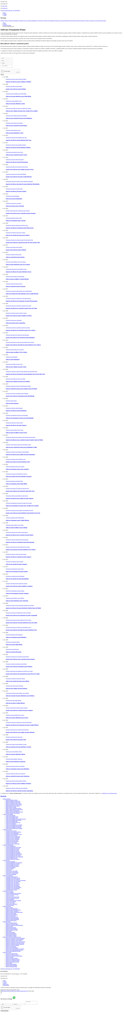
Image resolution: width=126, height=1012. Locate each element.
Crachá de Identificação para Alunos (13, 855)
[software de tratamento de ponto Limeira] (15, 568)
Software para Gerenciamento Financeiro (14, 950)
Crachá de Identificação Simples (12, 859)
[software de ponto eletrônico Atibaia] (14, 751)
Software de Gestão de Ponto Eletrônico (14, 956)
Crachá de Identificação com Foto (13, 848)
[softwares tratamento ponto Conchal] (14, 218)
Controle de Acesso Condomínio (12, 839)
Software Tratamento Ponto (11, 966)
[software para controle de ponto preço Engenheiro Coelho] (18, 444)
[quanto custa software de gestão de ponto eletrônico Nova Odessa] (20, 342)
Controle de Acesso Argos (11, 830)
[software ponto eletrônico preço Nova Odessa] (16, 261)
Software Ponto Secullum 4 (11, 965)
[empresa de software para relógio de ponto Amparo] (17, 495)
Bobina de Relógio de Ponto (12, 800)
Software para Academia (11, 946)
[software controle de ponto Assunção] (14, 283)
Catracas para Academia (11, 901)
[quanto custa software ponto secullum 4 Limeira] (16, 313)
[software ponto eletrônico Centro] (13, 130)
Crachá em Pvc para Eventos (12, 873)
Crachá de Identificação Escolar (12, 849)
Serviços (5, 13)
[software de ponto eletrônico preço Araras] (15, 715)
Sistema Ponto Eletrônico (11, 933)
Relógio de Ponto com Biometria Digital (14, 912)
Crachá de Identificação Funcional (13, 852)
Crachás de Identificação (32, 20)
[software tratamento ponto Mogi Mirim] (14, 481)
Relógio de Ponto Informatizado (12, 919)
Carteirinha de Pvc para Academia (13, 879)
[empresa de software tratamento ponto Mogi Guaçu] (17, 225)
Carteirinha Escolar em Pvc (11, 889)
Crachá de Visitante (10, 868)
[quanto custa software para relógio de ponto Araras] (17, 166)
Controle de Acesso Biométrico (12, 833)
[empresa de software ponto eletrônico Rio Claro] (16, 137)
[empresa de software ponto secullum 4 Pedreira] (16, 780)
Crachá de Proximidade (10, 867)
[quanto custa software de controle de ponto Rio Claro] (17, 488)
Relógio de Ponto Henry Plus (12, 917)
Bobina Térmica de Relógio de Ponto (13, 808)
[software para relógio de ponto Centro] (14, 364)
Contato (4, 15)
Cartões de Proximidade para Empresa (14, 826)
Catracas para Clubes (10, 902)
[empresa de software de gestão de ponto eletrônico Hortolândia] (19, 181)
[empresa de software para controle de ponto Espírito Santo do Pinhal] (20, 437)
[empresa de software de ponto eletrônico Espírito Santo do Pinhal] (20, 605)
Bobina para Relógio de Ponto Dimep (13, 803)
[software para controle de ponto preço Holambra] (16, 115)
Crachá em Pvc (9, 869)
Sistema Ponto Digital (10, 932)
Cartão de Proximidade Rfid (11, 821)
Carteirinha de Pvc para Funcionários (13, 887)
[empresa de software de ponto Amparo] (14, 422)
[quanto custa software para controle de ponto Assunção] (18, 210)
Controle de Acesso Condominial (12, 837)
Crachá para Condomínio (11, 874)
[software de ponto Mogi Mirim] (13, 642)
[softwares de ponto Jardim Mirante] (13, 700)
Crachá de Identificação (11, 846)
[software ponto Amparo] (11, 400)
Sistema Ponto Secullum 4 (11, 934)
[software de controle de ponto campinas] (14, 561)
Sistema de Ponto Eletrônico (11, 928)
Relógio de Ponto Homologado (12, 918)
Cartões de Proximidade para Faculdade (14, 828)
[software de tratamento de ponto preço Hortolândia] (17, 415)
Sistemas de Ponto (76, 20)
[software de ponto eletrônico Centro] (14, 101)
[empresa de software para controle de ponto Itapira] (17, 532)
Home (4, 12)
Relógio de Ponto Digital (11, 913)
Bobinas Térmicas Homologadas (12, 810)
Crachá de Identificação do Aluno (13, 863)
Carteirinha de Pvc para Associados (13, 881)
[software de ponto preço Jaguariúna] (14, 320)
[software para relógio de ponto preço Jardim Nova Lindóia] (18, 108)
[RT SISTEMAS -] (10, 10)
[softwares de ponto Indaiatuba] (12, 196)
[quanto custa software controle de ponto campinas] (16, 707)
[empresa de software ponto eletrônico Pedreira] (16, 144)
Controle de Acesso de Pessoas (12, 841)
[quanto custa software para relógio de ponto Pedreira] (17, 729)
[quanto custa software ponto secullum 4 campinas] (16, 583)
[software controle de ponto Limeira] (13, 254)
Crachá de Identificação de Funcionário (14, 862)
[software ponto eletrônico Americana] (14, 759)
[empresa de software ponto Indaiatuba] (14, 408)
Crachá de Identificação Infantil (12, 866)
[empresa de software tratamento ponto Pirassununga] (17, 539)
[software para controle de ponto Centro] (14, 152)
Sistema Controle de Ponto (11, 922)
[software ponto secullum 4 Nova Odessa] (15, 349)
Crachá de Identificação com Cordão (13, 847)
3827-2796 (4, 6)
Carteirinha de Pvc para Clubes (12, 882)
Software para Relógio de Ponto (12, 961)
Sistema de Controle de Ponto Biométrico (14, 925)
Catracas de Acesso (10, 895)
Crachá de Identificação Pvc (11, 857)
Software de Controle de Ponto (12, 954)
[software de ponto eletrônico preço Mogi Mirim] (16, 93)
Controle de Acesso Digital (11, 842)
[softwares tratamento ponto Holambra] (14, 634)
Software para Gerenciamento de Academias (15, 948)
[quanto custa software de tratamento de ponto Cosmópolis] (18, 612)
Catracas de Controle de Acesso (12, 898)
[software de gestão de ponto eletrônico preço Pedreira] (17, 693)
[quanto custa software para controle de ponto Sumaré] (17, 656)
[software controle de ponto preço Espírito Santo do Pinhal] (18, 386)
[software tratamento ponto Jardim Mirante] (15, 517)
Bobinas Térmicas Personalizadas (13, 813)
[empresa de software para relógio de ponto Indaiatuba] (17, 452)
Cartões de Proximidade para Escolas (13, 827)
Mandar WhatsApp (4, 1010)
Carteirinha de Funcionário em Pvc (13, 878)
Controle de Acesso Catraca (11, 835)
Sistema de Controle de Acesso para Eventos (15, 943)
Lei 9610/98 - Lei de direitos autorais (109, 793)
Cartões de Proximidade (13, 20)
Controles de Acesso (22, 20)
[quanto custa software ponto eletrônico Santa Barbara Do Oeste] (19, 510)
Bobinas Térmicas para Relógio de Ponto (14, 811)
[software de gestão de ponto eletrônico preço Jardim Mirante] (19, 291)
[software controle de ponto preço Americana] (15, 773)
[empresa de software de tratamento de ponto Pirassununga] (18, 298)
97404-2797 (5, 8)
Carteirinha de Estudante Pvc (12, 876)
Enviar (2, 74)
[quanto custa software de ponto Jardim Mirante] (16, 174)
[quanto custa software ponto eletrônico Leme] (15, 459)
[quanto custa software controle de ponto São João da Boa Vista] (19, 240)
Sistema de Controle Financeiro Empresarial (15, 944)
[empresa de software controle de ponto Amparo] (16, 554)
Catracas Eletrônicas (10, 899)
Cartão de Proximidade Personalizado (13, 820)
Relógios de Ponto (68, 20)
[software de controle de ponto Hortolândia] (15, 576)
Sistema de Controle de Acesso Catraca (14, 940)
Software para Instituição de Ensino (13, 951)
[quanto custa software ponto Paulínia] (14, 86)
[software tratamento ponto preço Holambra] (15, 766)
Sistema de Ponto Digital (11, 927)
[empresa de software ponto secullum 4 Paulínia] (16, 79)
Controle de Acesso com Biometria (13, 836)
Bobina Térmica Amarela (11, 807)
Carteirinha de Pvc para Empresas (13, 883)
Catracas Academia (10, 892)
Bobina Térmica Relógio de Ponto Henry (14, 809)
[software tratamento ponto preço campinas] (15, 466)
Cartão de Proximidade (10, 815)
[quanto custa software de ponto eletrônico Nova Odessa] (18, 547)
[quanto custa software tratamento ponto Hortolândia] (17, 393)
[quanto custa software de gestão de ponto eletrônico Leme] (18, 627)
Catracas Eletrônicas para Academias (13, 900)
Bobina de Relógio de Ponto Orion (13, 802)
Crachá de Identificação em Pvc (12, 865)
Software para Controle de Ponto (12, 960)
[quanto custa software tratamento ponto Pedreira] (16, 664)
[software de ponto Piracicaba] (12, 649)
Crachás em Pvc (41, 20)
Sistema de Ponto (9, 926)
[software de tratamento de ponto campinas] (15, 590)
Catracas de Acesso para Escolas (12, 896)
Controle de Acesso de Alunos (12, 840)
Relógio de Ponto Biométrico (12, 908)
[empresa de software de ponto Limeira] (14, 188)
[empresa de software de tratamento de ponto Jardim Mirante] (19, 722)
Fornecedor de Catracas (59, 20)
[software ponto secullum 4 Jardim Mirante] (15, 276)
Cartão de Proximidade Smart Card (13, 822)
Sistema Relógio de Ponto (11, 935)
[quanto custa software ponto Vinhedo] (14, 247)
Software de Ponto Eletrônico (12, 958)
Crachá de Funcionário (10, 861)
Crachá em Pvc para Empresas (12, 872)
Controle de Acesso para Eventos (12, 843)
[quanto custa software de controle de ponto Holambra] (17, 335)
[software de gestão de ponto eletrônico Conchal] (16, 744)
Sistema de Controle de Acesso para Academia (15, 941)
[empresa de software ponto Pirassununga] (15, 159)
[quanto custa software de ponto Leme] (14, 737)
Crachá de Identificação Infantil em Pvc (14, 854)
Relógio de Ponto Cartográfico (12, 911)
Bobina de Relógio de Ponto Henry (13, 801)
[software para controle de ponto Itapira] (14, 123)
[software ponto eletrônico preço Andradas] (15, 598)
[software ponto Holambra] (11, 357)
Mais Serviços (6, 985)
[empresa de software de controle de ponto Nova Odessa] (18, 327)
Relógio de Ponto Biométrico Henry (13, 909)
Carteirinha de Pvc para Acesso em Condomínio (16, 880)
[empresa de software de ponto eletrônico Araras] (16, 269)
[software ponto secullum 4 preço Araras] (14, 430)
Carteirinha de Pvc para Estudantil (13, 886)
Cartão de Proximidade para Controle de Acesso (16, 819)
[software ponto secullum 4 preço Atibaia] (14, 525)
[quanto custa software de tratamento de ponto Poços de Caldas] (19, 671)
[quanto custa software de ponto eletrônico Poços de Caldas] (18, 620)
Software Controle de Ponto (11, 953)
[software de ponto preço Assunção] (13, 203)
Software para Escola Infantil (12, 947)
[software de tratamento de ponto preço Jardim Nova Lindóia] (19, 503)
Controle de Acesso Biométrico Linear (14, 834)
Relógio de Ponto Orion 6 (11, 920)
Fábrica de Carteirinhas (49, 20)
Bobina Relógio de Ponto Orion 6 (13, 806)
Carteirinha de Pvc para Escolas (12, 885)
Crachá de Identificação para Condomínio (14, 856)
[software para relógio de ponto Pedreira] (14, 685)
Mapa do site (5, 984)
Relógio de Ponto (9, 907)
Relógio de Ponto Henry (11, 915)
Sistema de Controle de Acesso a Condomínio (15, 938)
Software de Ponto (9, 957)
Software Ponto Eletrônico (11, 964)
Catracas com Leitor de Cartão (12, 894)
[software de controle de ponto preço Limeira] (15, 232)
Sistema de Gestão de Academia (12, 945)
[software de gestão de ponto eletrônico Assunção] (16, 473)
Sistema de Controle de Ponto (12, 924)
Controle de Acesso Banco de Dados (13, 832)
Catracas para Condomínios (11, 904)
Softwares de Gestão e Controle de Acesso (89, 20)
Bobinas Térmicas (4, 20)
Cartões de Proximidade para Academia (14, 824)
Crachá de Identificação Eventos (12, 850)
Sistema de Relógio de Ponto (12, 930)
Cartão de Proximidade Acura (12, 816)
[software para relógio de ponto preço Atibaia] (15, 378)
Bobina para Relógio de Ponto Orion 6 (14, 804)
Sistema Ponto (9, 931)
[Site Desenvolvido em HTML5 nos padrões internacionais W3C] (14, 991)
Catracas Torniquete (10, 905)
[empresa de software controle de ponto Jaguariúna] (16, 788)
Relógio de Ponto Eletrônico (12, 914)
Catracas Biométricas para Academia (13, 893)
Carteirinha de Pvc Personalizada (12, 888)
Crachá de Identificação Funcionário (13, 853)
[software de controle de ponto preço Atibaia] (15, 678)
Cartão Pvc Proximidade (11, 823)
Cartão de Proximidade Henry (12, 817)
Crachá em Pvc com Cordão (11, 870)
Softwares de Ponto (102, 20)
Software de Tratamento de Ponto (13, 959)
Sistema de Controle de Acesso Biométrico (14, 939)
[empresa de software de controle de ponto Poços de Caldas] (18, 305)
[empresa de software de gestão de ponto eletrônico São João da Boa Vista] (21, 371)
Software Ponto (9, 963)
